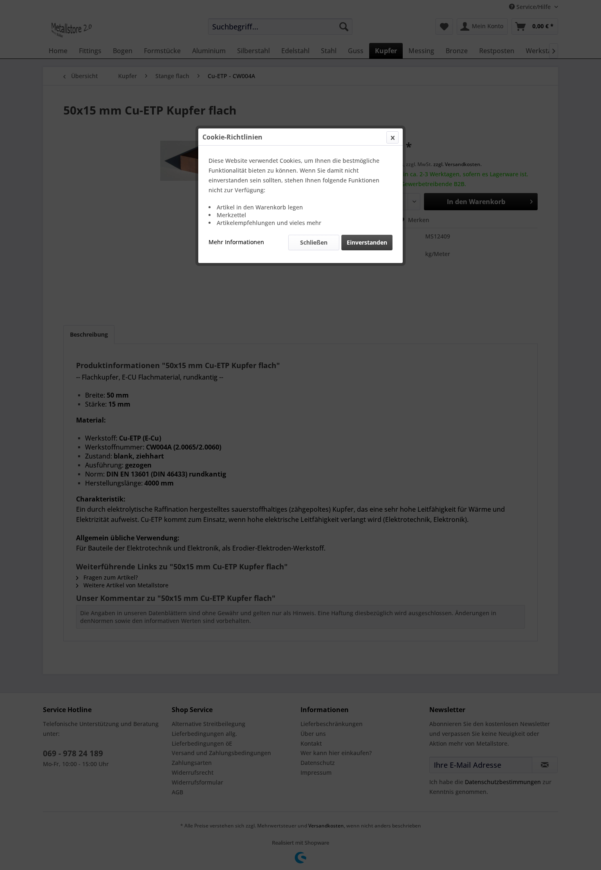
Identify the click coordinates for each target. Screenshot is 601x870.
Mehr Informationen (236, 242)
